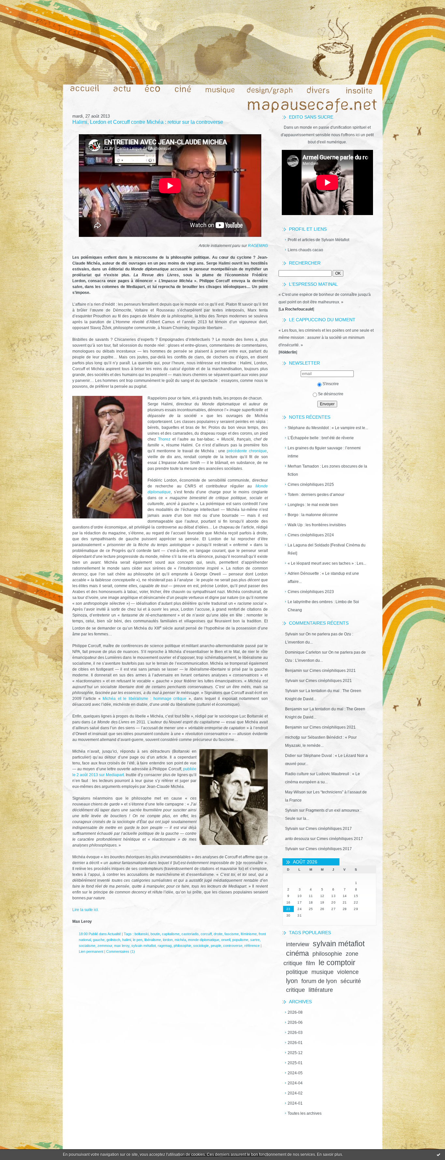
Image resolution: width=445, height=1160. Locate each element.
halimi (126, 940)
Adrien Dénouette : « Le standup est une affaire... (323, 577)
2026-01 (295, 1042)
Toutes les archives (305, 1113)
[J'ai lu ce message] (438, 1154)
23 (288, 909)
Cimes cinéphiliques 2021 (332, 670)
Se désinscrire (330, 394)
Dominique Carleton (303, 652)
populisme (240, 940)
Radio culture (297, 774)
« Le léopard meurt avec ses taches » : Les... (327, 563)
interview (297, 944)
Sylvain (291, 634)
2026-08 (295, 1012)
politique (297, 972)
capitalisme (170, 934)
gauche (99, 940)
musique (322, 972)
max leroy (121, 946)
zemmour (104, 946)
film (310, 963)
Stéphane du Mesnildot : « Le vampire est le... (328, 428)
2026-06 (295, 1022)
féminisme (249, 934)
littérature (321, 990)
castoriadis (190, 934)
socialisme (87, 946)
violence (348, 972)
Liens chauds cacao (305, 250)
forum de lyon (319, 981)
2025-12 (295, 1053)
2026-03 (295, 1032)
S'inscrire (331, 384)
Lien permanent (91, 951)
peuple (216, 946)
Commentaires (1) (120, 951)
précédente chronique (246, 451)
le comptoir (337, 962)
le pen (137, 940)
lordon (168, 940)
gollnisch (113, 940)
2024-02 (295, 1093)
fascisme (231, 934)
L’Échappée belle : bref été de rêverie (321, 438)
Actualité (114, 934)
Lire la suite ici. (85, 909)
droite (218, 934)
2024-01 (295, 1103)
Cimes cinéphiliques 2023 (311, 591)
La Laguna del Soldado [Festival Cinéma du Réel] (327, 549)
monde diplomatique (203, 940)
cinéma (297, 953)
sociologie (201, 946)
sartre (255, 940)
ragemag (165, 946)
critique (295, 990)
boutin (155, 934)
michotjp (292, 737)
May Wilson (295, 792)
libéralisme (152, 940)
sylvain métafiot (339, 943)
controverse (232, 946)
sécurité (350, 981)
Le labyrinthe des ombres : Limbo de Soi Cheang (323, 606)
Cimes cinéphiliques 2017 (329, 828)
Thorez (164, 439)
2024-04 (295, 1083)
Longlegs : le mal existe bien (313, 504)
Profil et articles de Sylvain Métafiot (318, 240)
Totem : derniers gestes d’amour (316, 494)
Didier (290, 755)
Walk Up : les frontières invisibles (317, 525)
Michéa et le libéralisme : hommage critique (144, 698)
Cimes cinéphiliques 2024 (311, 535)
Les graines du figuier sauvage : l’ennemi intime (324, 452)
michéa (180, 940)
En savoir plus (329, 1154)
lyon (292, 980)
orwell (225, 940)
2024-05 (295, 1073)
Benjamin (293, 670)
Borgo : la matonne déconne (313, 515)
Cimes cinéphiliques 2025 (311, 484)
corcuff (206, 934)
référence (252, 946)
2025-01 (295, 1063)
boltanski (142, 934)
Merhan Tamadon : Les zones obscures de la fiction (327, 470)
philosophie (327, 953)
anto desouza (297, 838)
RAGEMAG (258, 245)
